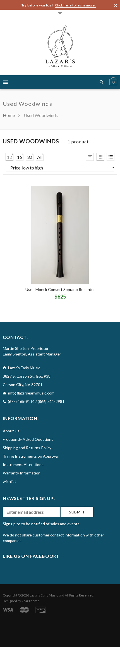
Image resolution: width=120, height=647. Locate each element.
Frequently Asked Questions (28, 439)
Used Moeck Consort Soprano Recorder (60, 289)
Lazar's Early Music (44, 595)
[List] (110, 157)
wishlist (9, 481)
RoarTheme (30, 601)
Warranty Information (21, 473)
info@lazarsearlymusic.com (31, 393)
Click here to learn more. (75, 5)
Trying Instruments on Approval (31, 456)
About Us (11, 430)
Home (9, 115)
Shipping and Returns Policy (27, 447)
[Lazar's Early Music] (60, 46)
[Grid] (100, 157)
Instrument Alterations (23, 464)
